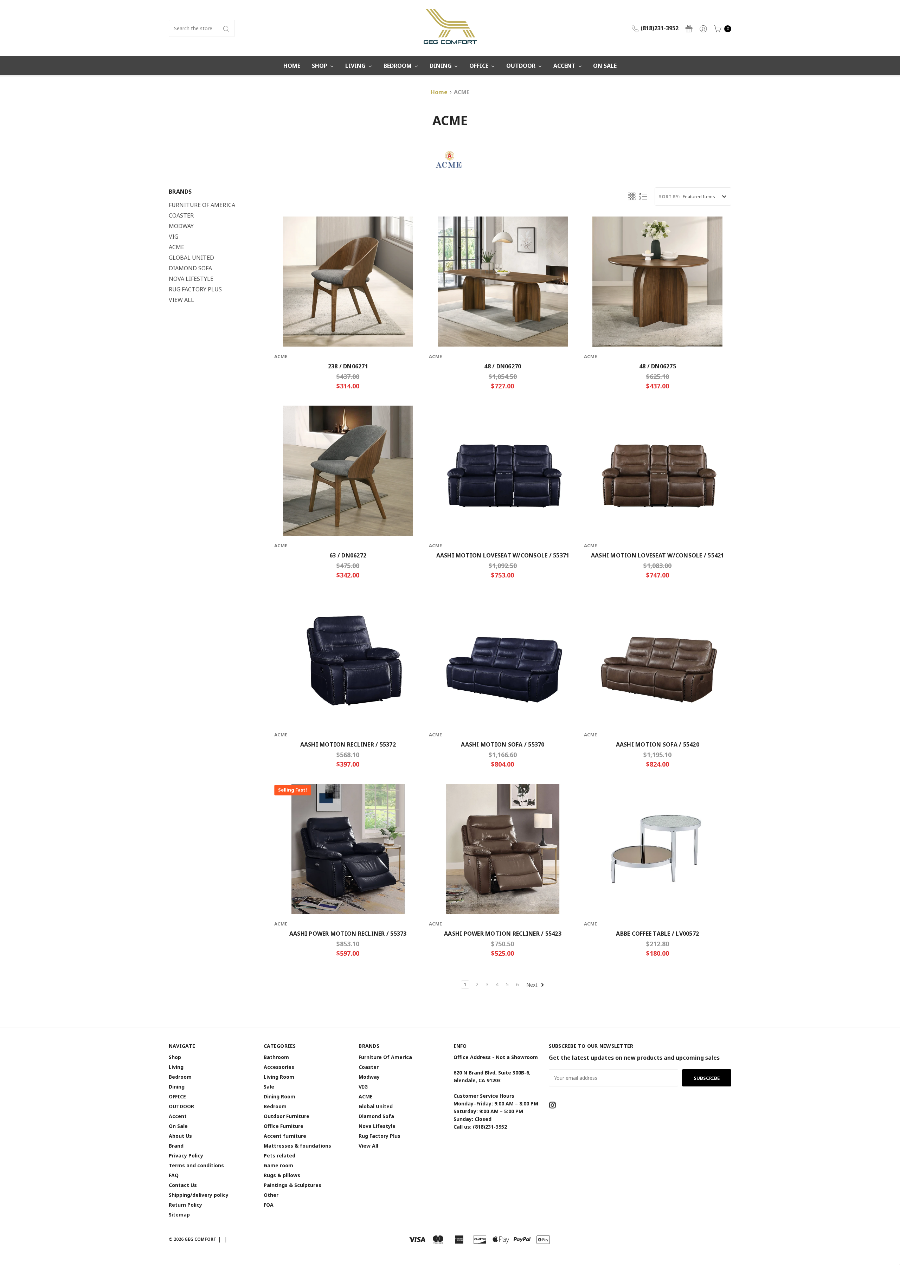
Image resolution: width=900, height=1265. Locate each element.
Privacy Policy (186, 1155)
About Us (180, 1135)
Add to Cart (348, 325)
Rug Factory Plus (195, 289)
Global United (191, 258)
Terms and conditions (196, 1165)
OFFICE (479, 66)
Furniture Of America (202, 205)
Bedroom (398, 66)
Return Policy (185, 1204)
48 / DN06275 (657, 366)
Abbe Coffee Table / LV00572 (657, 933)
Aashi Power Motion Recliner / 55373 (348, 933)
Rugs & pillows (282, 1175)
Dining (441, 66)
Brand (176, 1145)
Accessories (279, 1067)
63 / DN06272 (347, 555)
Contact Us (183, 1185)
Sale (269, 1086)
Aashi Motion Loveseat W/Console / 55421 (657, 555)
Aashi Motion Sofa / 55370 (502, 744)
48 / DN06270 (502, 366)
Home (291, 66)
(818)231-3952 (659, 28)
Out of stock (502, 514)
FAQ (174, 1175)
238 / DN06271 (348, 366)
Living (356, 66)
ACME (176, 247)
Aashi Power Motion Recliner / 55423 (502, 933)
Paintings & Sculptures (292, 1185)
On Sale (605, 66)
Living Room (279, 1076)
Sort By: (669, 196)
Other (271, 1195)
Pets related (279, 1155)
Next (532, 984)
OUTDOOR (521, 66)
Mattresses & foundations (297, 1145)
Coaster (181, 215)
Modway (181, 226)
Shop (320, 66)
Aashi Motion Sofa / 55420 (657, 744)
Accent (565, 66)
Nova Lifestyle (191, 279)
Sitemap (179, 1214)
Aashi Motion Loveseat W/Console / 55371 (503, 555)
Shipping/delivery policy (199, 1195)
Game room (278, 1165)
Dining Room (279, 1096)
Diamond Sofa (190, 268)
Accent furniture (285, 1135)
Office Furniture (283, 1126)
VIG (173, 236)
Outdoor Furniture (286, 1116)
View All (181, 300)
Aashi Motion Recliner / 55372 (348, 744)
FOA (269, 1204)
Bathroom (276, 1057)
